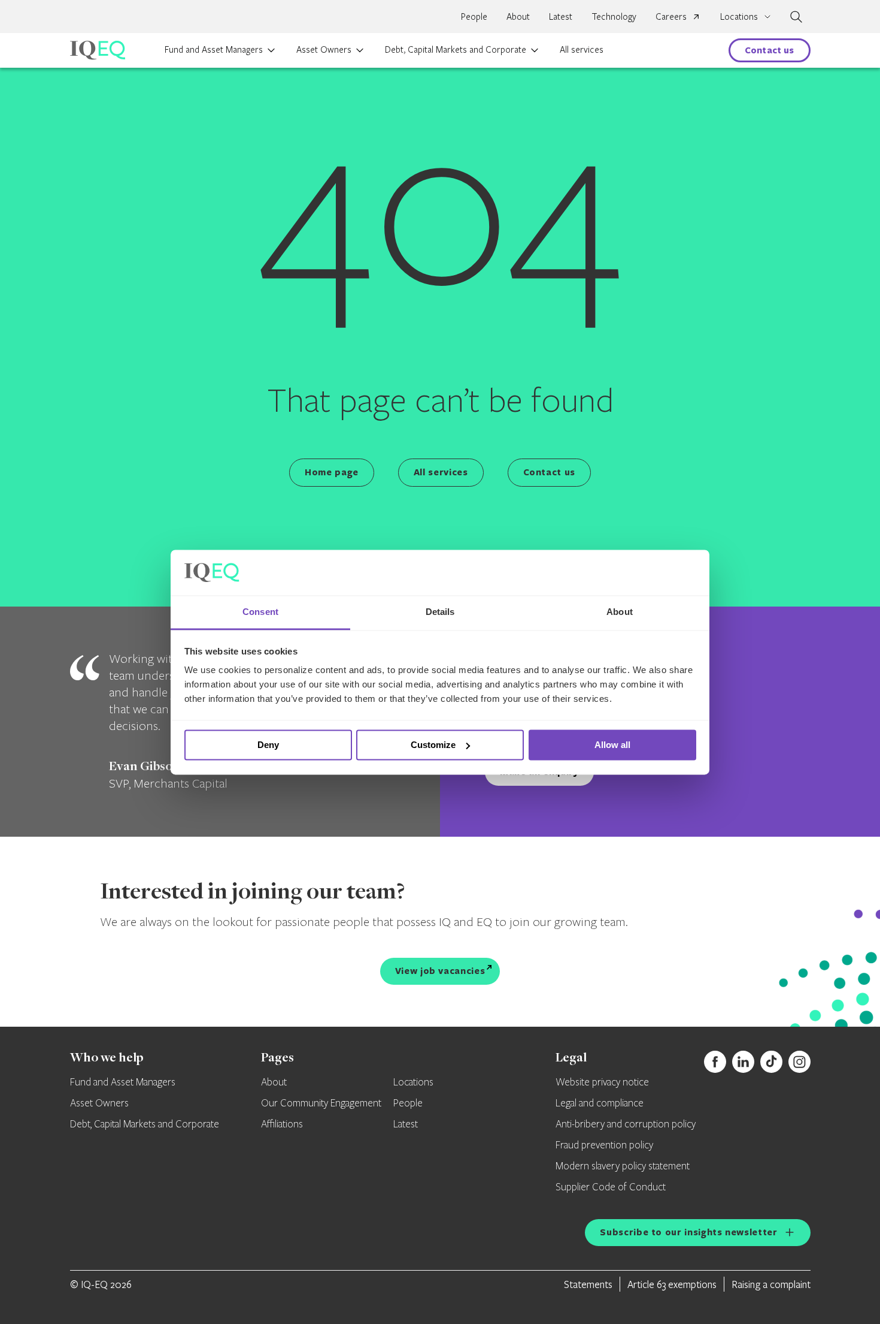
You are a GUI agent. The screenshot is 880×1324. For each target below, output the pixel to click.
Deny (268, 745)
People (474, 16)
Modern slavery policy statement (623, 1166)
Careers (671, 16)
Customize (433, 745)
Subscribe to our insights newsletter (688, 1232)
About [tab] (619, 612)
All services (581, 49)
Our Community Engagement (321, 1103)
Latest (560, 16)
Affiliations (282, 1124)
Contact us (769, 50)
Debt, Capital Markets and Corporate (455, 49)
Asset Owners (323, 49)
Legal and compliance (600, 1103)
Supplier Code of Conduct (611, 1187)
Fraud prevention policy (604, 1145)
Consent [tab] (260, 612)
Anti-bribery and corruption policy (626, 1124)
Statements (588, 1284)
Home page (332, 472)
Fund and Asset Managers (214, 49)
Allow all (612, 745)
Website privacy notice (602, 1082)
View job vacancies (440, 970)
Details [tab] (440, 612)
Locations (413, 1082)
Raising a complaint (771, 1284)
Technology (613, 16)
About (518, 16)
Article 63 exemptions (672, 1284)
